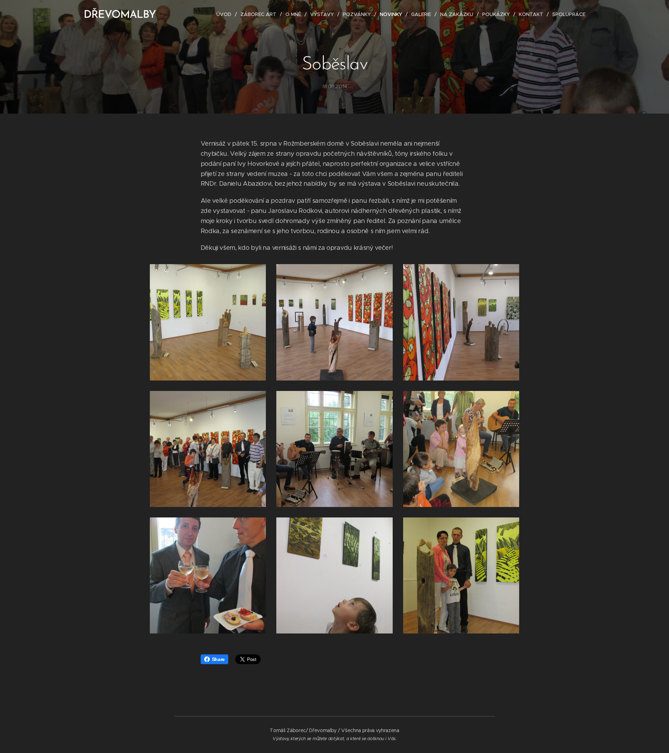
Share (218, 659)
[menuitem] (226, 14)
